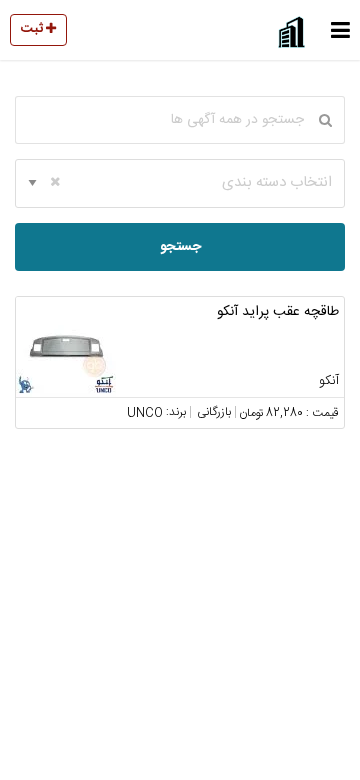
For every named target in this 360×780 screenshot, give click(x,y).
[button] (340, 30)
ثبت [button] (33, 29)
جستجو (180, 247)
